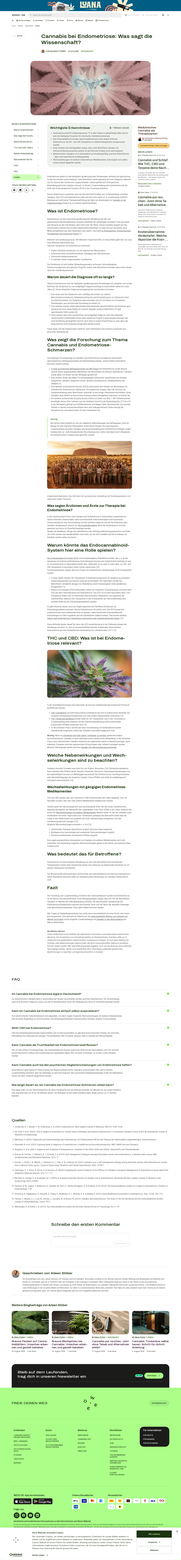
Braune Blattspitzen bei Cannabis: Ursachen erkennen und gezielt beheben (69, 1344)
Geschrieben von (48, 1273)
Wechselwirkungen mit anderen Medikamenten (76, 812)
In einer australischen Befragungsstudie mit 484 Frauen (75, 369)
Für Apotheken (150, 1443)
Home (14, 26)
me (95, 525)
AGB (112, 1443)
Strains (18, 1455)
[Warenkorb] (163, 15)
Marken (17, 1463)
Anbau (30, 1337)
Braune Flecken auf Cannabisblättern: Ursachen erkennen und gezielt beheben (30, 1344)
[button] (141, 15)
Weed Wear (83, 1435)
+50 (140, 1376)
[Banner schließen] (177, 1531)
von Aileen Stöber (56, 51)
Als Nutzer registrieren (52, 1440)
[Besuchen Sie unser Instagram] (17, 1515)
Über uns (82, 1451)
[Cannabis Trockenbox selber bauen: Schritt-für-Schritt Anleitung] (150, 1322)
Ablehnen (154, 1550)
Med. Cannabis (21, 1441)
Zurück (20, 36)
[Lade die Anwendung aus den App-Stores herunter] (23, 1501)
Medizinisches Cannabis (149, 184)
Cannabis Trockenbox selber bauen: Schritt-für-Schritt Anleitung (150, 1344)
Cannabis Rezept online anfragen (153, 146)
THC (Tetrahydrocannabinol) (63, 719)
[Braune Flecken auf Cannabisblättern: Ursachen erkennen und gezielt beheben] (30, 1322)
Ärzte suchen (20, 1445)
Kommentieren (121, 1243)
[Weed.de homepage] (18, 15)
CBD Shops (19, 1459)
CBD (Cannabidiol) (59, 713)
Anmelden (151, 1376)
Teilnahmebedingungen (118, 1456)
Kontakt (82, 1447)
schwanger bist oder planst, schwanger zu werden (84, 735)
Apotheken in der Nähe (22, 1450)
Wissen (20, 26)
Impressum (115, 1435)
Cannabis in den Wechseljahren (110, 919)
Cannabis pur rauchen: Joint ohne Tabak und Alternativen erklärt (110, 1344)
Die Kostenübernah (86, 525)
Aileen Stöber (144, 192)
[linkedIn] (20, 190)
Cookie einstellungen (117, 1474)
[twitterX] (26, 190)
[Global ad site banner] (90, 5)
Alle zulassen (154, 1534)
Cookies (114, 1451)
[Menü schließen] (13, 20)
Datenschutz (116, 1439)
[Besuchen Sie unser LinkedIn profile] (37, 1515)
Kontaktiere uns (159, 1403)
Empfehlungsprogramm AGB (119, 1462)
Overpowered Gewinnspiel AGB (118, 1468)
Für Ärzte (148, 1435)
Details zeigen (38, 1555)
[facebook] (14, 190)
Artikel (37, 26)
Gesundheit (29, 26)
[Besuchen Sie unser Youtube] (30, 1515)
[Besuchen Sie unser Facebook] (23, 1515)
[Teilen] (32, 190)
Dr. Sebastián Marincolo (148, 155)
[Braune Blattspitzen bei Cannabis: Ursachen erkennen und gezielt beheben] (70, 1322)
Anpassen (152, 1542)
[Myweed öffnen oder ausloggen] (168, 15)
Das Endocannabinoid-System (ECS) (62, 558)
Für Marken (148, 1439)
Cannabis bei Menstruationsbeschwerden (99, 747)
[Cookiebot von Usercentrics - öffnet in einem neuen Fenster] (16, 1555)
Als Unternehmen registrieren (54, 1446)
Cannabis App (84, 1439)
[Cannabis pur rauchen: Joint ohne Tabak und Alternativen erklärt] (110, 1322)
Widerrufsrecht (118, 1447)
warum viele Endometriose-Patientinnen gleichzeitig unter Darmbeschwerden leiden (83, 618)
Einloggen (51, 1435)
